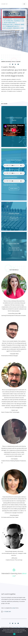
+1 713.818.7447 (7, 611)
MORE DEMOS (14, 188)
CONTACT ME (14, 249)
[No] (26, 632)
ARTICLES (14, 218)
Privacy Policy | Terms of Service (20, 627)
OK (14, 634)
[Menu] (24, 4)
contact (14, 608)
